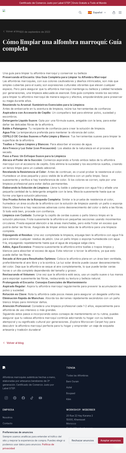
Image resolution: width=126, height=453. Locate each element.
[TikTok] (31, 398)
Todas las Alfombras (77, 375)
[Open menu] (120, 12)
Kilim (68, 399)
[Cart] (113, 12)
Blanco (64, 136)
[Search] (80, 12)
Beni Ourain (72, 381)
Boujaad (70, 393)
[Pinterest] (14, 398)
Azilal (69, 387)
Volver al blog (13, 31)
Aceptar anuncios (111, 440)
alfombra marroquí (51, 286)
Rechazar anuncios (83, 440)
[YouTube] (40, 398)
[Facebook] (23, 398)
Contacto (7, 423)
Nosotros (7, 417)
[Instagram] (6, 398)
